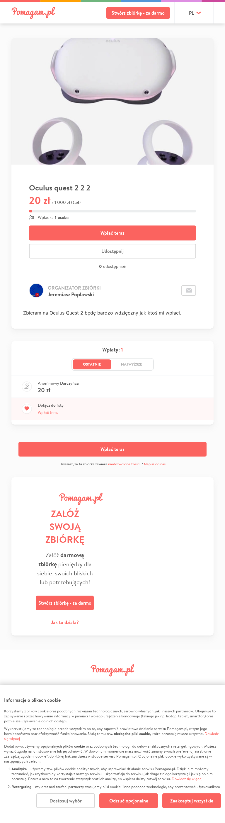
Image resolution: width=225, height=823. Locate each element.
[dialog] (112, 754)
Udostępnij (112, 251)
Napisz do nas (155, 464)
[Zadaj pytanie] (188, 290)
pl (191, 13)
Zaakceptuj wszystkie (191, 800)
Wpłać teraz (112, 233)
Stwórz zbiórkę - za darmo (138, 13)
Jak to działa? (65, 622)
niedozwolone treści (124, 464)
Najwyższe (131, 364)
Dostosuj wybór (66, 800)
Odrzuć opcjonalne (128, 800)
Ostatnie (92, 364)
